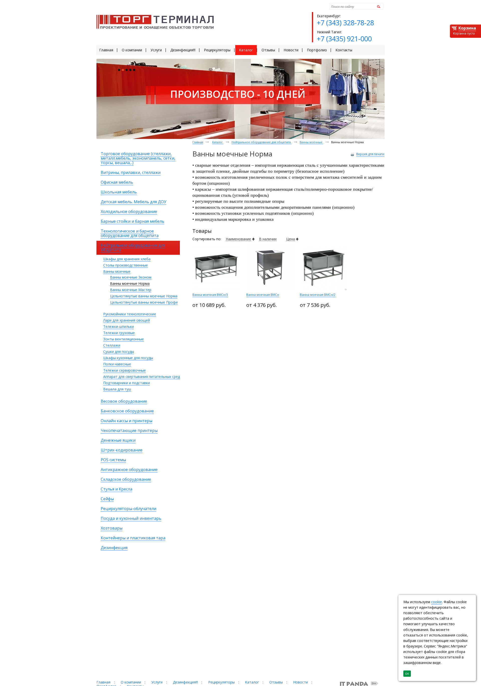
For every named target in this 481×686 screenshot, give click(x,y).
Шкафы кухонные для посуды (128, 357)
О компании (131, 682)
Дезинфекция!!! (185, 682)
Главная (197, 142)
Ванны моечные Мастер (130, 289)
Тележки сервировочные (124, 370)
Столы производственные (125, 265)
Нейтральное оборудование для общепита (261, 142)
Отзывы (276, 682)
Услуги (157, 682)
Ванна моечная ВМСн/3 (210, 295)
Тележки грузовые (119, 332)
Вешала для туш (117, 389)
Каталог (217, 142)
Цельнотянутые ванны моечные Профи (144, 302)
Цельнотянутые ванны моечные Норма (143, 296)
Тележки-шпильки (118, 326)
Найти (378, 6)
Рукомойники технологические (129, 314)
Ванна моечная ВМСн (262, 295)
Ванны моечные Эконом (130, 277)
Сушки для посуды (118, 351)
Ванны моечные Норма (130, 283)
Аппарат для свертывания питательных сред (141, 376)
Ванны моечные (117, 271)
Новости (300, 682)
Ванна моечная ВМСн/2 (317, 295)
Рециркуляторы (221, 682)
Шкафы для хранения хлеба (127, 259)
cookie (436, 601)
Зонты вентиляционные (123, 339)
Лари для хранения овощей (126, 320)
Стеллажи (111, 345)
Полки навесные (117, 364)
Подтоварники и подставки (126, 382)
